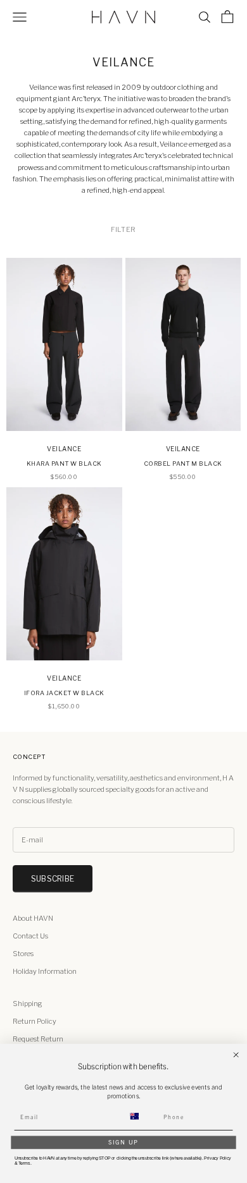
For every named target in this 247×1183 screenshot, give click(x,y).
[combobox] (141, 1116)
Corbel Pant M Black (183, 463)
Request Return (38, 1038)
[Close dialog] (236, 1055)
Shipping (27, 1003)
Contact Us (30, 935)
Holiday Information (45, 971)
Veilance (64, 448)
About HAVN (33, 918)
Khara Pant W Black (64, 463)
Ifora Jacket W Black (64, 692)
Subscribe (52, 878)
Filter (123, 229)
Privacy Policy (217, 1158)
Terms (24, 1162)
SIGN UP (123, 1142)
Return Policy (34, 1021)
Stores (23, 953)
